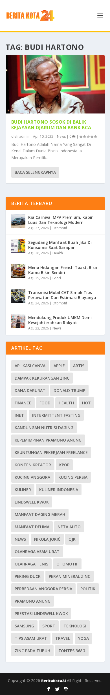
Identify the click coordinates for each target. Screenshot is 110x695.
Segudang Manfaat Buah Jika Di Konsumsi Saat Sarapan (60, 245)
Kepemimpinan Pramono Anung (48, 440)
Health (57, 253)
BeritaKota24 (54, 680)
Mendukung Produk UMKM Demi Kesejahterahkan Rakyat (60, 320)
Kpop (64, 464)
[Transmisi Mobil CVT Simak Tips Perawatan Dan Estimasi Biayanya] (18, 296)
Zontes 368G (71, 650)
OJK (72, 539)
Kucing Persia (72, 477)
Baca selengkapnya (35, 172)
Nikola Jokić (47, 539)
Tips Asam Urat (31, 638)
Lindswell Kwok (32, 502)
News (61, 136)
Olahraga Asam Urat (37, 551)
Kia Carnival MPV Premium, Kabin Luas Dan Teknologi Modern (61, 220)
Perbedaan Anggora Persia (43, 588)
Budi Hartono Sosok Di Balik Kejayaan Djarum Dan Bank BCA (51, 125)
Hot (86, 403)
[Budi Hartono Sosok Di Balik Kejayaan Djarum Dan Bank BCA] (55, 84)
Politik (87, 588)
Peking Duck (28, 576)
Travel (62, 638)
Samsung (24, 626)
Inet (19, 415)
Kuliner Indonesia (58, 489)
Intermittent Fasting (56, 415)
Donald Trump (69, 390)
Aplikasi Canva (30, 365)
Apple (59, 365)
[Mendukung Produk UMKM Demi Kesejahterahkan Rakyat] (18, 321)
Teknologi (74, 626)
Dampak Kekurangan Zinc (42, 378)
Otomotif (59, 228)
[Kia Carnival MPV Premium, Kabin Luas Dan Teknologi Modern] (18, 221)
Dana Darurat (30, 390)
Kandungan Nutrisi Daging (44, 427)
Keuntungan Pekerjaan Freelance (51, 452)
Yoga (83, 638)
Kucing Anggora (32, 477)
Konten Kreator (33, 464)
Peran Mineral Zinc (69, 576)
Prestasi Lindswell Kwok (41, 613)
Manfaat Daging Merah (40, 514)
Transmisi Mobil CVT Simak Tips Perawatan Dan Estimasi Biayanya (62, 295)
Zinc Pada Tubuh (32, 650)
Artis (78, 365)
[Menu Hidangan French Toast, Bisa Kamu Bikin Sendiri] (18, 271)
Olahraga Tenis (31, 564)
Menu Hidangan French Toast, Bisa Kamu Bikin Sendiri (62, 270)
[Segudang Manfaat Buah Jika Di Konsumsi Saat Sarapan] (18, 246)
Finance (23, 403)
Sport (48, 626)
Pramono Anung (32, 601)
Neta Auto (69, 526)
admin (24, 136)
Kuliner (23, 489)
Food (56, 278)
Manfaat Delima (32, 526)
